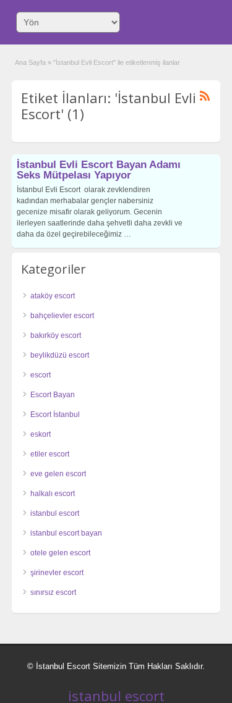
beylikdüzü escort (59, 355)
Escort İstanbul (55, 414)
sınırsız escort (53, 592)
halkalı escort (52, 493)
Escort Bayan (52, 394)
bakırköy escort (55, 335)
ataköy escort (52, 296)
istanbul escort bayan (66, 533)
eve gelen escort (58, 473)
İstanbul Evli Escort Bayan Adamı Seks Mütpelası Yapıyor (99, 170)
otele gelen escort (60, 553)
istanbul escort (54, 513)
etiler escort (49, 454)
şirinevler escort (57, 572)
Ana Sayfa (30, 62)
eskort (40, 434)
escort (40, 375)
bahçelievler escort (62, 315)
